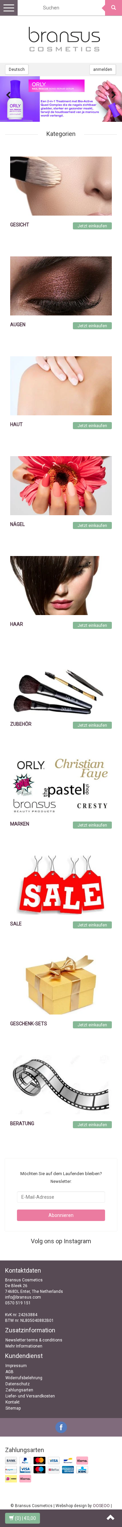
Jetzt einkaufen (92, 226)
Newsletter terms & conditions (33, 1340)
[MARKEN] (61, 785)
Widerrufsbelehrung (23, 1378)
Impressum (16, 1365)
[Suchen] (113, 8)
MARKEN (19, 824)
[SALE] (61, 885)
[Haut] (61, 385)
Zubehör (21, 724)
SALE (16, 923)
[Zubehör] (61, 685)
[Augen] (61, 285)
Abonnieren (61, 1215)
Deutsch (17, 69)
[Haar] (61, 585)
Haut (16, 424)
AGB (9, 1371)
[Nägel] (61, 485)
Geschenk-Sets (28, 1023)
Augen (17, 324)
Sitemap (13, 1408)
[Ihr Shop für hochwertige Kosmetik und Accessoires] (64, 39)
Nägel (17, 524)
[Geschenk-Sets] (61, 984)
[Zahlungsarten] (47, 1470)
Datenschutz (17, 1384)
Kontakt (12, 1402)
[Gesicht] (61, 186)
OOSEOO (101, 1505)
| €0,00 (25, 1518)
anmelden (102, 69)
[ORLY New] (61, 99)
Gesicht (19, 224)
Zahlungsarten (19, 1390)
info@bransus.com (23, 1297)
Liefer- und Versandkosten (30, 1396)
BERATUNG (22, 1123)
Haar (16, 624)
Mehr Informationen (23, 1346)
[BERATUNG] (61, 1084)
